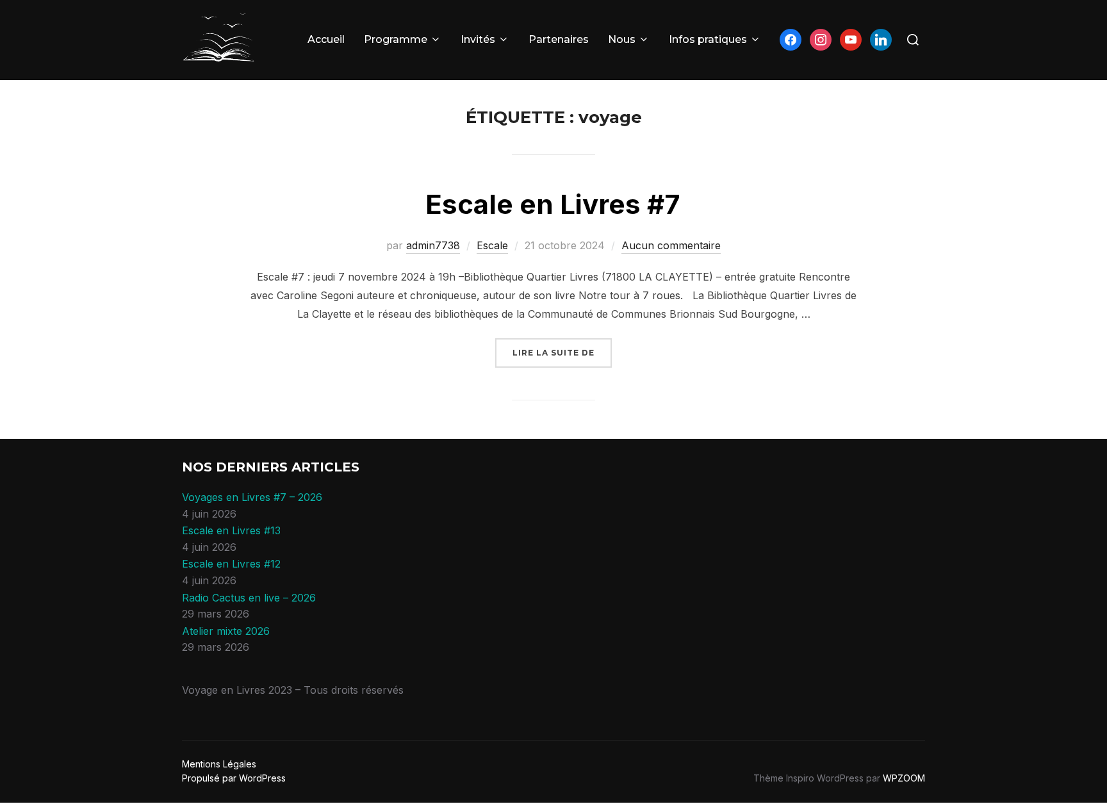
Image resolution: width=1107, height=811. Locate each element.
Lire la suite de (562, 352)
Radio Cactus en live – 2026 (249, 597)
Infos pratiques (708, 39)
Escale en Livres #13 (231, 530)
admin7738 (433, 245)
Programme (395, 39)
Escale (492, 245)
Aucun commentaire (671, 245)
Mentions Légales (219, 763)
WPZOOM (904, 778)
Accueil (326, 39)
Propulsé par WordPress (234, 778)
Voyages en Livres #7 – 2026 (252, 497)
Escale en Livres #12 (231, 563)
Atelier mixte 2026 (226, 631)
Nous (622, 39)
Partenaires (559, 39)
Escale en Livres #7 (552, 204)
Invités (478, 39)
